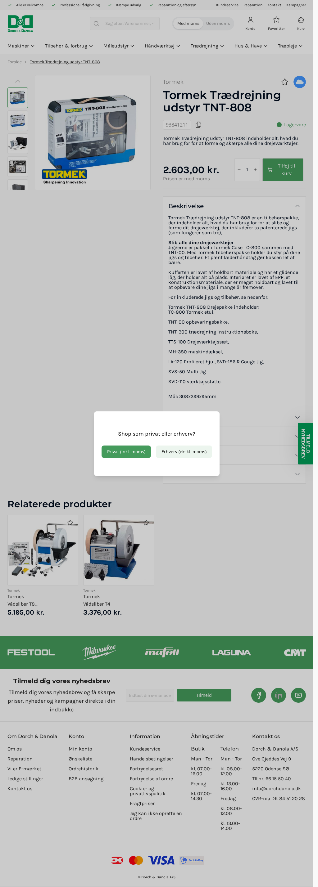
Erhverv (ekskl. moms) (184, 452)
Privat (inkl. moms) (126, 452)
